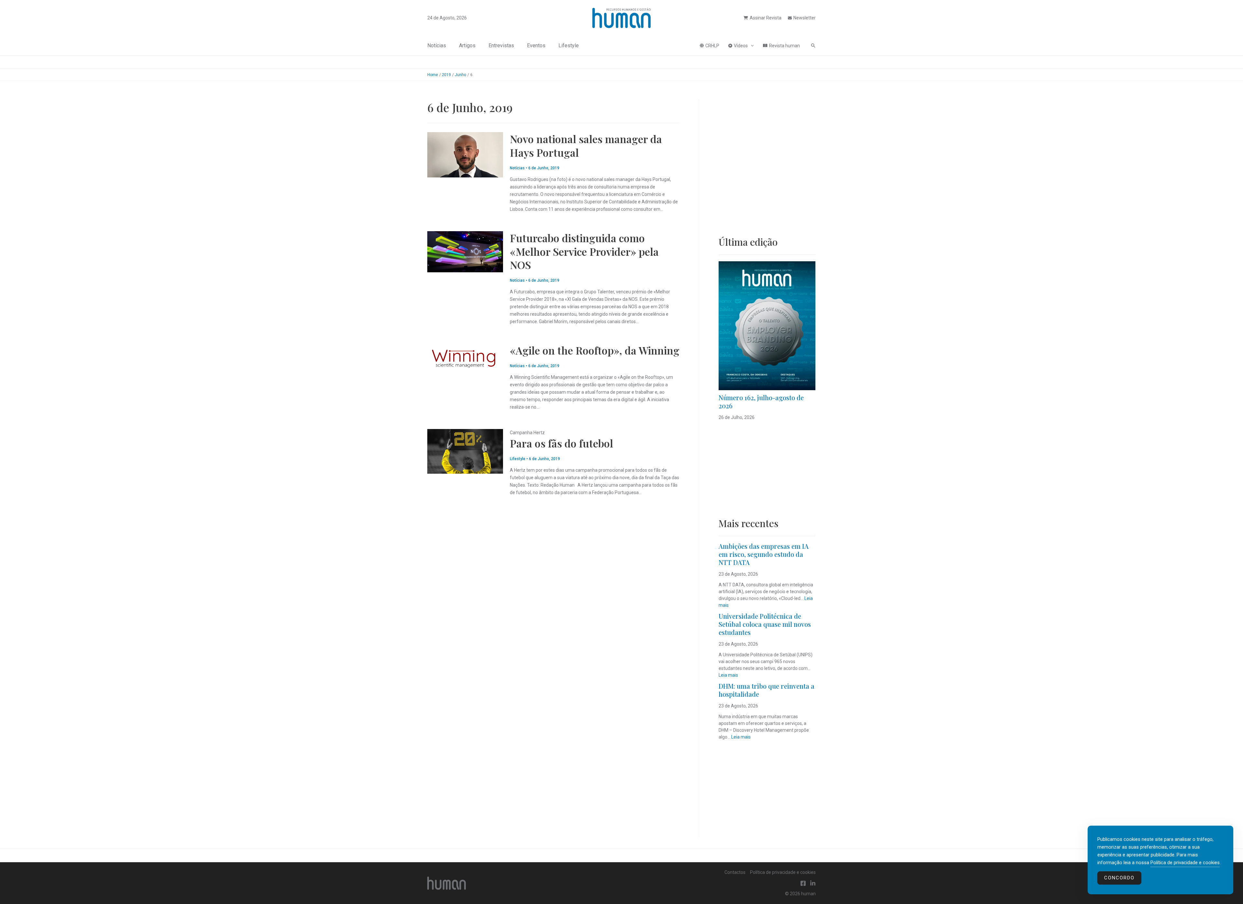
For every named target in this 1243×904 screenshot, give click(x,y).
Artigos (467, 45)
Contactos (734, 872)
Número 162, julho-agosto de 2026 (761, 401)
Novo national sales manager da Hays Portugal (586, 145)
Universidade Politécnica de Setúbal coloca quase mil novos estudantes (765, 624)
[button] (751, 45)
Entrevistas (501, 45)
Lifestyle (568, 45)
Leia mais (728, 675)
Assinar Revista (765, 17)
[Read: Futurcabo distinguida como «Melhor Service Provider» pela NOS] (465, 251)
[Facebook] (803, 883)
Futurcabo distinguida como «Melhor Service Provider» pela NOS (584, 251)
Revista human (784, 45)
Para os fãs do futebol (561, 443)
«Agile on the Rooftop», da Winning (594, 350)
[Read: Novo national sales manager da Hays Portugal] (465, 154)
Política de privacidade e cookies (783, 872)
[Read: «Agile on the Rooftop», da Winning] (465, 358)
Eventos (536, 45)
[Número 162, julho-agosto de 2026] (767, 325)
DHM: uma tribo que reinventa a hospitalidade (766, 690)
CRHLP (712, 45)
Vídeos (741, 45)
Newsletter (804, 17)
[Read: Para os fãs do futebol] (465, 451)
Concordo (1119, 878)
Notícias (436, 45)
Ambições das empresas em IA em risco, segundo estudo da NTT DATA (764, 554)
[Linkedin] (813, 883)
